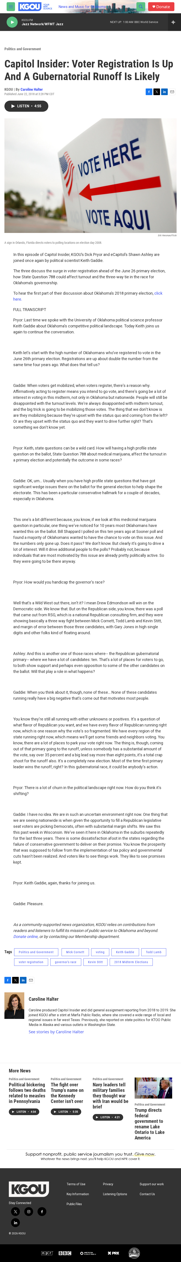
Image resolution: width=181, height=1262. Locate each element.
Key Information (78, 1194)
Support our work (152, 1184)
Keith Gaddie (125, 952)
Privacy (108, 1184)
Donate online (25, 936)
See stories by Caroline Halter (56, 1031)
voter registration (31, 962)
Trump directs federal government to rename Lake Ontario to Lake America (150, 1124)
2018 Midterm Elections (131, 962)
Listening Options (115, 1194)
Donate (163, 6)
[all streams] (174, 22)
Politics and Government (22, 49)
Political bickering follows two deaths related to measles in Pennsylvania (27, 1093)
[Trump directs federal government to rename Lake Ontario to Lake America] (153, 1088)
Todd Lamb (154, 952)
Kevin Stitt (95, 962)
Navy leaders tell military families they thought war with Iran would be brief (110, 1096)
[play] (12, 22)
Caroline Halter (32, 89)
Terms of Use (76, 1184)
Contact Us (147, 1194)
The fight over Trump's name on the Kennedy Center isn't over (67, 1093)
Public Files (74, 1204)
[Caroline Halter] (14, 1005)
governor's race (66, 962)
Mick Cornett (75, 952)
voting (100, 952)
